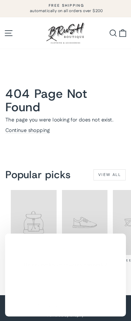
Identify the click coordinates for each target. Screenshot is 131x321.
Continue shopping (27, 130)
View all (109, 175)
